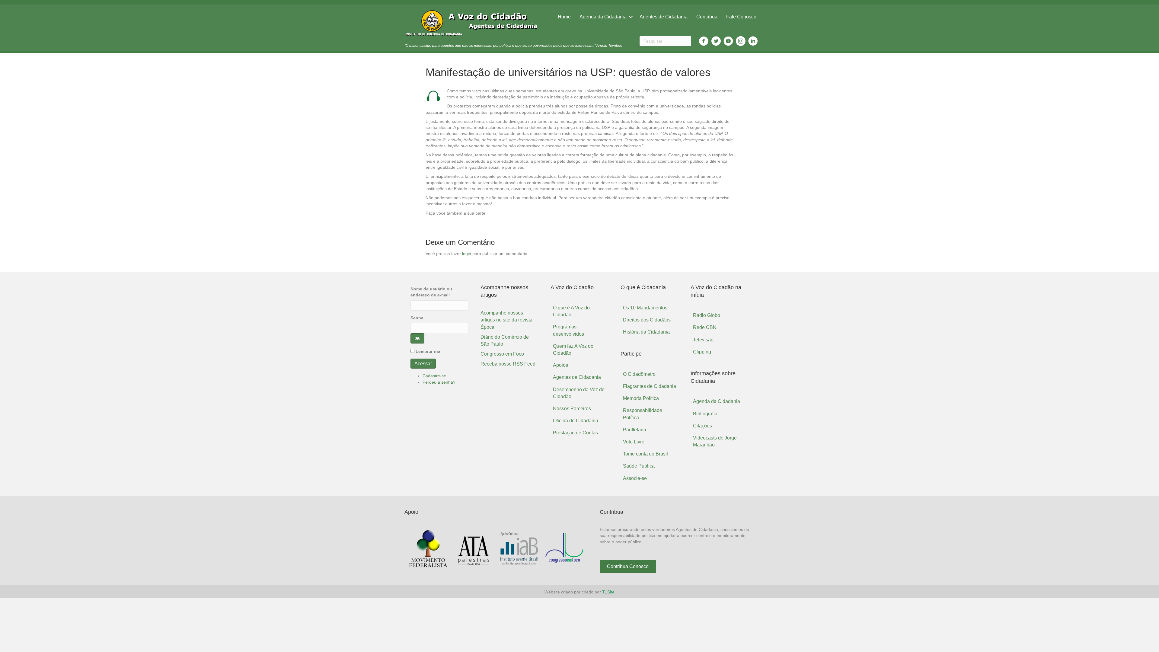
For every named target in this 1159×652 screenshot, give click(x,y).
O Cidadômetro (639, 374)
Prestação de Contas (575, 432)
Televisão (703, 339)
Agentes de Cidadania (664, 16)
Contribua (706, 16)
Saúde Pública (639, 465)
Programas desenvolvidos (568, 330)
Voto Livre (633, 441)
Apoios (560, 365)
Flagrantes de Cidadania (649, 386)
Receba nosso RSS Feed (508, 363)
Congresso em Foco (502, 353)
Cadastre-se (434, 375)
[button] (628, 566)
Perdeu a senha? (439, 382)
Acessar (423, 363)
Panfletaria (634, 429)
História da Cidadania (646, 331)
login (466, 253)
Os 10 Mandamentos (645, 307)
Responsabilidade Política (642, 414)
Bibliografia (705, 413)
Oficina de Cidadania (575, 420)
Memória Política (641, 398)
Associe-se (635, 478)
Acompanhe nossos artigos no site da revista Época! (506, 319)
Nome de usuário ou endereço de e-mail (431, 291)
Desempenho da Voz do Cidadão (579, 393)
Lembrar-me (428, 351)
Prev (413, 549)
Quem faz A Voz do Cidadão (573, 350)
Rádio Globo (706, 315)
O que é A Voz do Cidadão (571, 311)
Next (579, 549)
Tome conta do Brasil (645, 453)
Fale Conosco (741, 16)
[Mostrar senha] (417, 338)
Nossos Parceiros (572, 408)
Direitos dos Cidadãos (647, 319)
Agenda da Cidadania (603, 16)
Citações (702, 425)
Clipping (702, 351)
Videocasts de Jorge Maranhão (715, 441)
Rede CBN (705, 327)
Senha (416, 317)
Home (564, 16)
